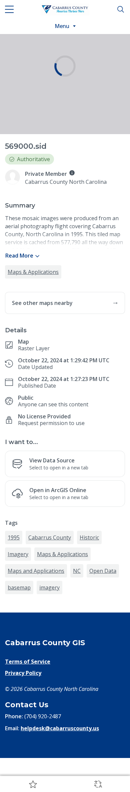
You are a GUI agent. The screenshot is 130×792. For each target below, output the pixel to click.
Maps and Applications (36, 621)
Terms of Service (27, 712)
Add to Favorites (32, 784)
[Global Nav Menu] (9, 9)
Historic (89, 588)
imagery (49, 638)
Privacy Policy (23, 723)
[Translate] (97, 784)
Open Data (102, 621)
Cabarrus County (49, 588)
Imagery (18, 605)
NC (77, 621)
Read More (19, 255)
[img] (72, 172)
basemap (19, 638)
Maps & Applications (33, 272)
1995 (14, 588)
